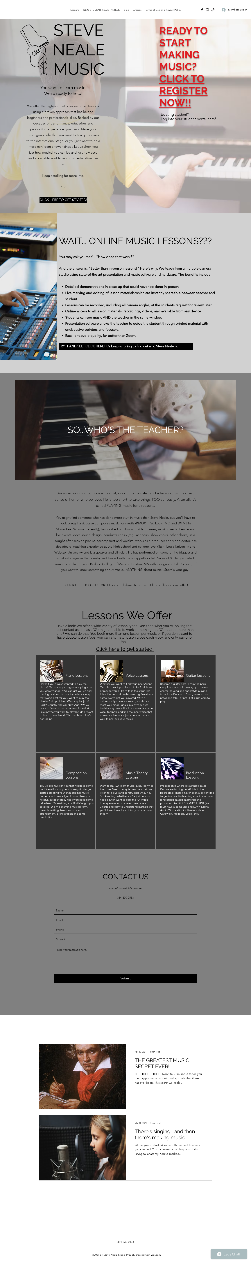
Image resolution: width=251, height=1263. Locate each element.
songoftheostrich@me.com (125, 888)
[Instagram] (207, 10)
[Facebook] (202, 10)
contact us (70, 630)
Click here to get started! (125, 649)
